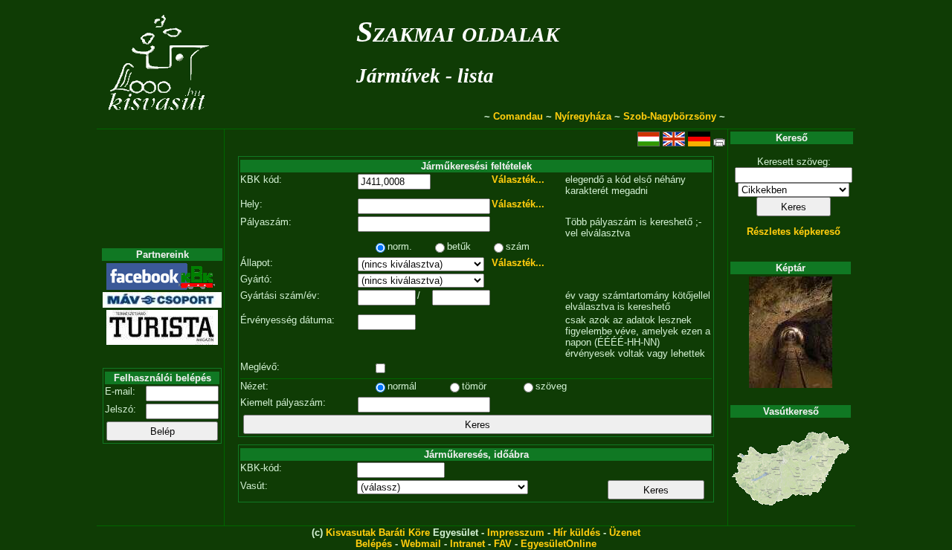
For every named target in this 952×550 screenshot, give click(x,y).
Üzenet (624, 532)
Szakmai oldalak (457, 31)
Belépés (374, 543)
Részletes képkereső (793, 231)
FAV (503, 543)
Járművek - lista (425, 76)
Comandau (518, 116)
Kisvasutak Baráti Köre (378, 532)
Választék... (518, 179)
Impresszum (515, 532)
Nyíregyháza (583, 116)
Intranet (467, 543)
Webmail (421, 543)
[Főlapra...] (160, 120)
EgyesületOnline (558, 543)
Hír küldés (576, 532)
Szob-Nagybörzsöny (669, 116)
